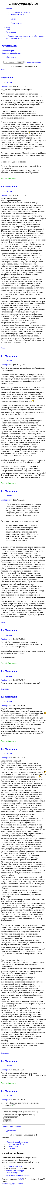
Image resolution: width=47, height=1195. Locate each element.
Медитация (9, 45)
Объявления (13, 1146)
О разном (12, 1148)
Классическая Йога (16, 1144)
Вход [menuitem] (8, 30)
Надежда (5, 689)
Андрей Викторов (9, 178)
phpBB (20, 1179)
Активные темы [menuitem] (17, 14)
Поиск (20, 62)
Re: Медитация (9, 186)
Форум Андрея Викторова (17, 1142)
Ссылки (9, 8)
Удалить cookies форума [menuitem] (15, 1171)
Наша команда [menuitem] (16, 23)
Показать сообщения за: (13, 1112)
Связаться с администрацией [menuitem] (18, 1175)
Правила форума (8, 51)
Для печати (11, 57)
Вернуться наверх (45, 174)
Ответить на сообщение (11, 53)
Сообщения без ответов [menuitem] (20, 12)
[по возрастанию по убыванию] (23, 1117)
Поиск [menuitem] (13, 19)
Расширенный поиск (32, 62)
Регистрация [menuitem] (11, 32)
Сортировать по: (10, 1115)
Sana (3, 70)
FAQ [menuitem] (8, 28)
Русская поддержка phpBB (12, 1183)
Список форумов (15, 1166)
